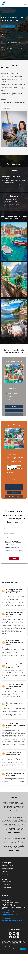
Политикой (14, 944)
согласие (9, 541)
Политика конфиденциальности (10, 914)
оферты (17, 547)
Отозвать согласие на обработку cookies (13, 920)
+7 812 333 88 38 (6, 898)
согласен (8, 550)
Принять (23, 948)
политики (12, 544)
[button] (5, 537)
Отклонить (15, 948)
